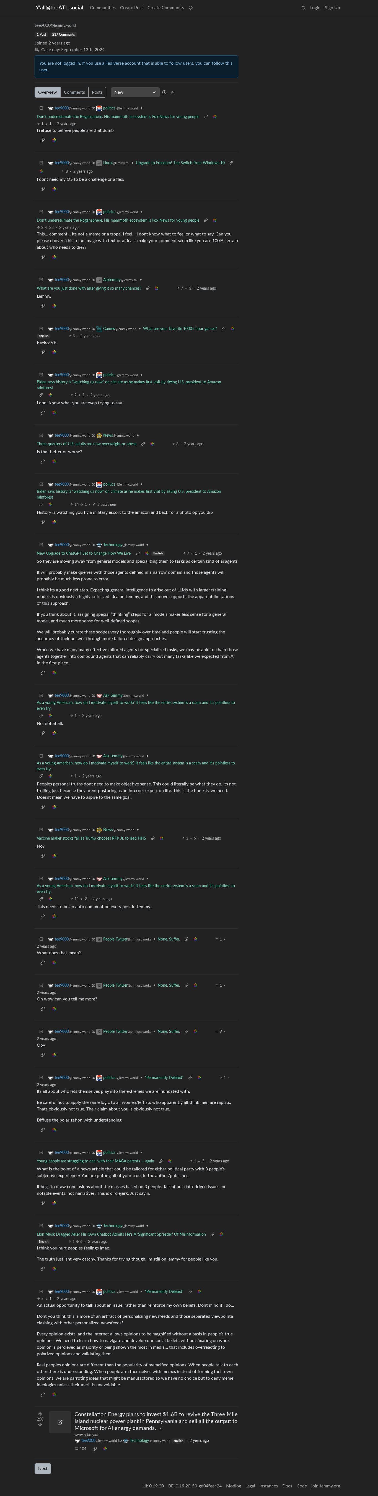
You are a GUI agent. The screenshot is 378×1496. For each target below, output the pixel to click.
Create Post (131, 8)
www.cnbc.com (86, 1435)
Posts (97, 92)
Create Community (165, 8)
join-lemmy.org (325, 1486)
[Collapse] (41, 108)
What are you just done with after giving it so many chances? (89, 288)
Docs (287, 1486)
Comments (74, 92)
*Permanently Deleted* (164, 1078)
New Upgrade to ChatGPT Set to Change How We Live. (84, 554)
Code (302, 1486)
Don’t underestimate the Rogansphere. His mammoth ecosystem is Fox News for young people (118, 117)
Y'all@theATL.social (59, 8)
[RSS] (173, 92)
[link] (214, 117)
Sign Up (332, 8)
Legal (250, 1486)
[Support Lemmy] (191, 7)
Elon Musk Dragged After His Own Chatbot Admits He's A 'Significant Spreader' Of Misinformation (121, 1234)
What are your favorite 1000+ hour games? (180, 329)
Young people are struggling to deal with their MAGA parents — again (95, 1161)
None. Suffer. (169, 939)
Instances (269, 1486)
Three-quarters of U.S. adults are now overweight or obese (86, 444)
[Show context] (205, 117)
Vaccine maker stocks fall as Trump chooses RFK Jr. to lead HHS (91, 838)
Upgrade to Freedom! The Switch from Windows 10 (180, 163)
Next (43, 1468)
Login (315, 8)
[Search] (303, 7)
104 (83, 1449)
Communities (103, 8)
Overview (47, 92)
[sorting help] (164, 92)
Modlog (233, 1486)
